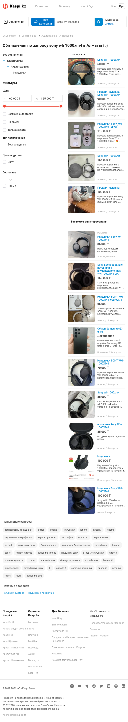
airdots (113, 552)
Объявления (16, 21)
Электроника (15, 60)
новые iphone (47, 560)
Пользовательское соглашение (107, 623)
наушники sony (69, 552)
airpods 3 (61, 568)
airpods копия (101, 537)
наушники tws (34, 575)
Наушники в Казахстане (41, 593)
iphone (83, 529)
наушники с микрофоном (18, 537)
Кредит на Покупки (13, 647)
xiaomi (110, 529)
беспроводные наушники (18, 529)
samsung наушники (81, 568)
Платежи (33, 635)
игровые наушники (93, 552)
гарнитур (83, 537)
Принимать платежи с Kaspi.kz (68, 647)
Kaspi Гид (33, 673)
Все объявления (13, 54)
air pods (9, 545)
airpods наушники (33, 568)
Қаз (113, 6)
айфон (41, 529)
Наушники (19, 72)
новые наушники (14, 560)
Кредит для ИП (11, 654)
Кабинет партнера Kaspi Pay (67, 660)
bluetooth (108, 560)
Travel (31, 628)
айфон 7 (97, 529)
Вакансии (95, 629)
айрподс (102, 568)
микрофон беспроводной (76, 545)
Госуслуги (33, 660)
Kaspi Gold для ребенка (15, 628)
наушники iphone (47, 552)
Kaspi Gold (8, 622)
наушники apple (27, 545)
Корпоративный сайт (14, 715)
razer (18, 575)
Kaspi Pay (57, 618)
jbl (50, 568)
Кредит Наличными (13, 660)
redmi (7, 575)
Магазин (33, 622)
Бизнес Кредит (60, 624)
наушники (69, 529)
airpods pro (101, 545)
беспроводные (49, 545)
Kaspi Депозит (10, 641)
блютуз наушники (70, 560)
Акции (31, 654)
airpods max (91, 560)
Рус (121, 6)
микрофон (67, 537)
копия (31, 560)
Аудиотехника (20, 66)
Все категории (45, 21)
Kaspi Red (8, 635)
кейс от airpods (24, 552)
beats (7, 552)
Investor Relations (99, 635)
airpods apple (12, 568)
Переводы (33, 647)
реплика (117, 568)
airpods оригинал (47, 537)
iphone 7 (54, 529)
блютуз (116, 545)
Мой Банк (33, 641)
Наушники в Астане (13, 593)
